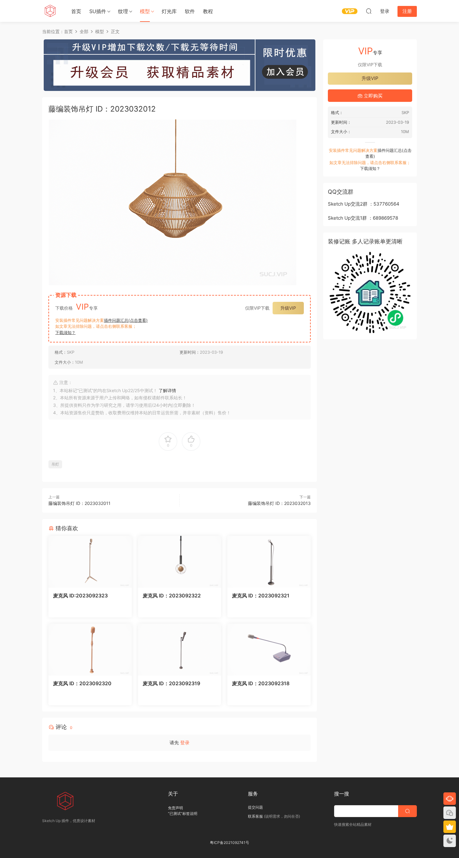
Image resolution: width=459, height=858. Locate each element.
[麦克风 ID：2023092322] (179, 562)
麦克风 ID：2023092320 (82, 683)
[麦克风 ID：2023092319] (179, 650)
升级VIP (288, 308)
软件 (190, 11)
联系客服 (255, 816)
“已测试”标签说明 (182, 813)
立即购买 (373, 96)
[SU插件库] (50, 11)
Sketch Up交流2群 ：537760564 (363, 204)
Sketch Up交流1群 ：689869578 (363, 218)
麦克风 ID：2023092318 (260, 683)
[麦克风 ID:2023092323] (90, 562)
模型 (145, 11)
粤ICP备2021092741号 (229, 842)
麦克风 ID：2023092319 (171, 683)
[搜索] (369, 10)
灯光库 (169, 11)
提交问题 (255, 807)
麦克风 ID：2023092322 (172, 595)
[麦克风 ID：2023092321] (269, 562)
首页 (76, 11)
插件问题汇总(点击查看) (126, 320)
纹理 (123, 11)
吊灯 (55, 464)
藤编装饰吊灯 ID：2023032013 (279, 503)
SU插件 (97, 11)
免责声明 (175, 808)
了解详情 (167, 390)
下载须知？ (65, 332)
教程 (208, 11)
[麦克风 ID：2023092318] (269, 650)
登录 (185, 743)
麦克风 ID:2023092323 (80, 595)
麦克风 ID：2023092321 (260, 595)
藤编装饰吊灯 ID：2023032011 (79, 503)
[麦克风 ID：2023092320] (90, 650)
